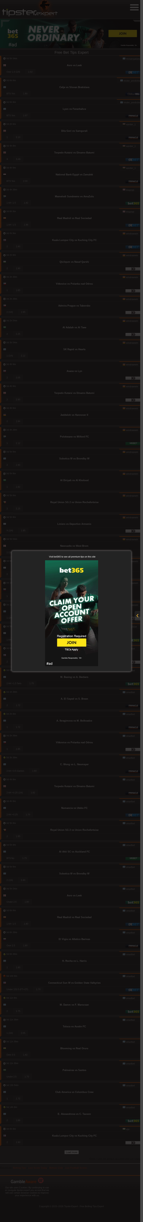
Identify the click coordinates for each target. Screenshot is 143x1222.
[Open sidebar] (137, 616)
